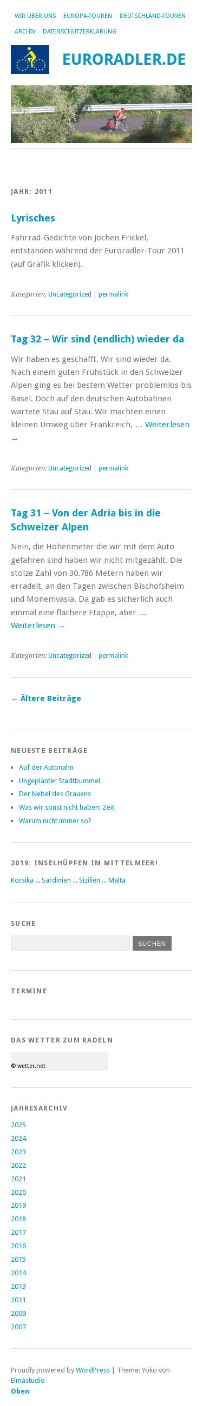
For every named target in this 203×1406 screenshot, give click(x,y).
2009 (18, 1313)
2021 (18, 1179)
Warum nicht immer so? (55, 821)
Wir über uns (35, 15)
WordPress (93, 1370)
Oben (20, 1391)
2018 (18, 1219)
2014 (18, 1273)
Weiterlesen (38, 625)
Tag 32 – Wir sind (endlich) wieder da (97, 339)
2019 (18, 1205)
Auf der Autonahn (46, 767)
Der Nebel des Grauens (55, 794)
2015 (18, 1259)
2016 (18, 1246)
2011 (18, 1300)
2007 (18, 1327)
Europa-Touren (87, 15)
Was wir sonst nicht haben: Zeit (66, 807)
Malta (117, 880)
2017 (18, 1232)
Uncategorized (69, 294)
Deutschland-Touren (153, 15)
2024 (18, 1138)
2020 (18, 1192)
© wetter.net (28, 1065)
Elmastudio (28, 1380)
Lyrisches (33, 218)
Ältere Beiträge (46, 698)
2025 (18, 1125)
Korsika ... (26, 880)
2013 (18, 1286)
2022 (18, 1165)
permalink (113, 294)
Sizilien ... (93, 880)
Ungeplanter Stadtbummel (59, 781)
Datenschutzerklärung (79, 31)
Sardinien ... (60, 880)
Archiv (25, 31)
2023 (18, 1152)
